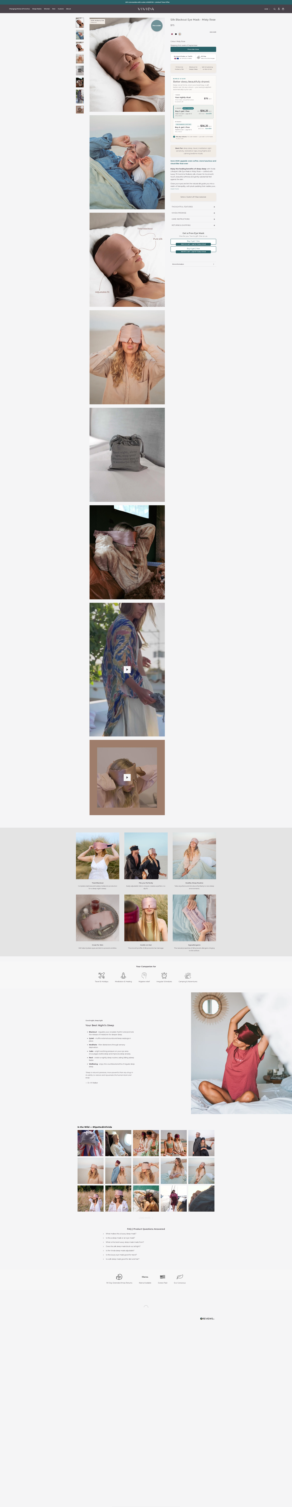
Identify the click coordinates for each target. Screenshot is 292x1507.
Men (53, 9)
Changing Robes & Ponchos (19, 9)
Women (47, 9)
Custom (61, 9)
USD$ (266, 9)
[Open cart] (283, 9)
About (68, 9)
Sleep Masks (37, 9)
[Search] (275, 9)
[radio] (172, 34)
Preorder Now (193, 49)
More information (178, 264)
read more (175, 189)
